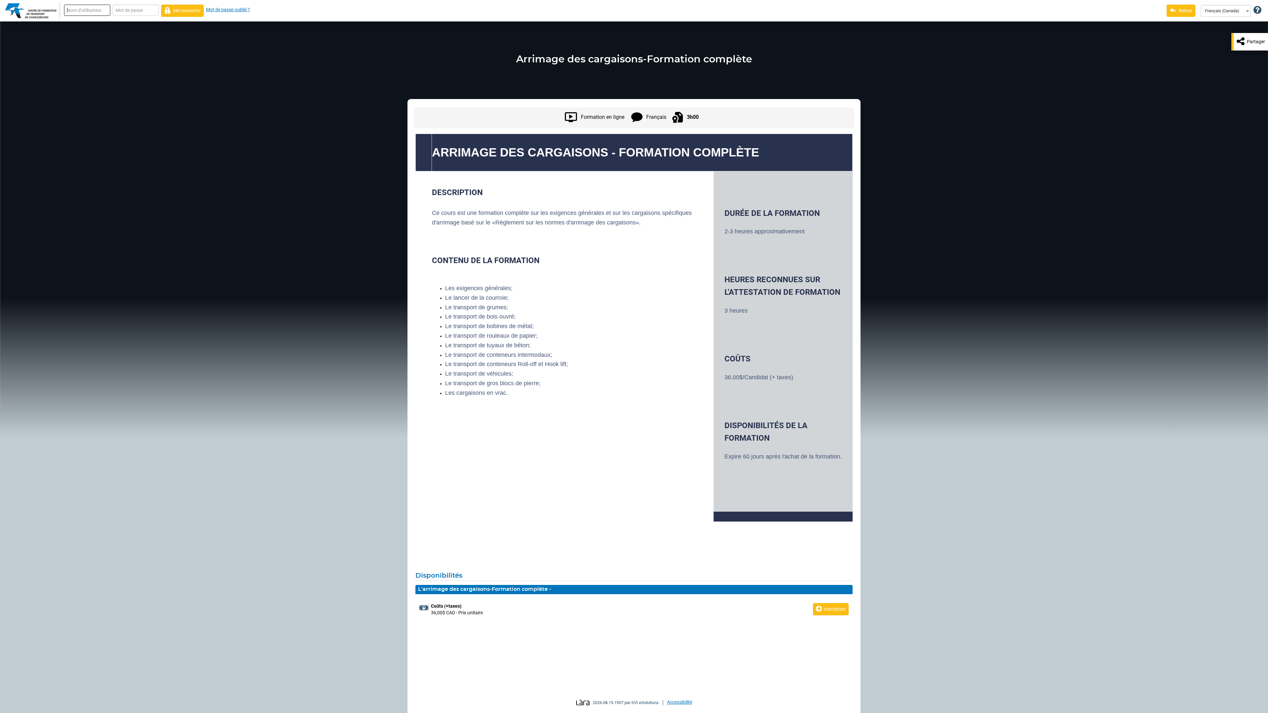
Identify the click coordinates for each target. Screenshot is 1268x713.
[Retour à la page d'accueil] (29, 11)
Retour (1185, 10)
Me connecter (187, 10)
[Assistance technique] (1257, 10)
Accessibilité (679, 702)
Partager (1256, 41)
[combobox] (1226, 11)
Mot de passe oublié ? (228, 9)
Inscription (835, 609)
